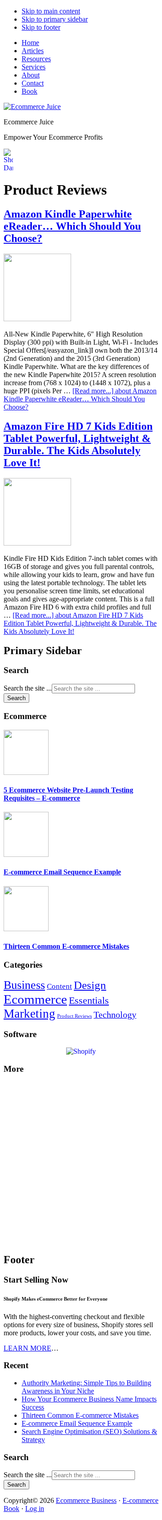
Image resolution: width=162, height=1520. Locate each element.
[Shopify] (81, 1051)
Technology (115, 1014)
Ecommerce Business (86, 1500)
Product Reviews (74, 1016)
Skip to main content (51, 11)
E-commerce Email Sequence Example (62, 872)
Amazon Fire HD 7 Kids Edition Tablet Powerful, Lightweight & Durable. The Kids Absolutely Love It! (78, 444)
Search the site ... (28, 688)
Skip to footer (41, 27)
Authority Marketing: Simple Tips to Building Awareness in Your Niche (86, 1387)
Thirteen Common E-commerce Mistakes (66, 946)
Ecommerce (35, 999)
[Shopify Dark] (8, 168)
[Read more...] (80, 399)
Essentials (89, 1000)
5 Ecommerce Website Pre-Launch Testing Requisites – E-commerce (68, 794)
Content (59, 986)
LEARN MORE (27, 1348)
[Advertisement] (81, 1164)
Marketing (29, 1013)
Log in (34, 1508)
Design (90, 985)
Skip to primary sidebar (55, 19)
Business (24, 985)
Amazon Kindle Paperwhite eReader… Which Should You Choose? (72, 226)
